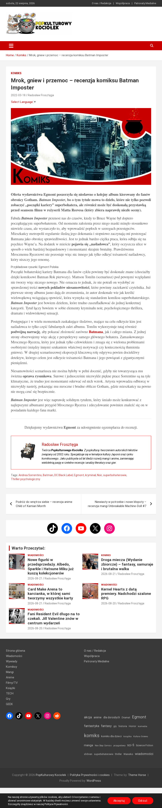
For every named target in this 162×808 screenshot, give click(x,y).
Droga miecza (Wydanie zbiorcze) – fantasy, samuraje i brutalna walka (127, 564)
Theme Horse (137, 775)
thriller (118, 754)
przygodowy (119, 745)
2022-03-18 (18, 95)
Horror (132, 726)
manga (88, 745)
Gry (8, 699)
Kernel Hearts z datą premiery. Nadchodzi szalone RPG (126, 594)
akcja (88, 717)
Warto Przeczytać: (28, 548)
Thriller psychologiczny (25, 479)
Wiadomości (36, 555)
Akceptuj (119, 800)
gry (115, 726)
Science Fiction (144, 745)
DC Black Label (63, 475)
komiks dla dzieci (111, 736)
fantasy (106, 726)
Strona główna (15, 650)
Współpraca (123, 3)
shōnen (88, 754)
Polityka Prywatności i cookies (90, 775)
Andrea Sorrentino (30, 475)
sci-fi (130, 745)
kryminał (90, 475)
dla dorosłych (111, 717)
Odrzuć (142, 800)
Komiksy (11, 666)
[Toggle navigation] (11, 45)
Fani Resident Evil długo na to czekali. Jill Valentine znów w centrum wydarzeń (54, 618)
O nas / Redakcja (101, 3)
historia (123, 726)
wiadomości (144, 754)
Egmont (79, 475)
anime (98, 717)
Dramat (126, 717)
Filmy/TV (12, 683)
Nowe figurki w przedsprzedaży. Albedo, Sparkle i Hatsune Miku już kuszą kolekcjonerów (51, 566)
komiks (91, 735)
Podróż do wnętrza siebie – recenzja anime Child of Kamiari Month (44, 504)
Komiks (16, 73)
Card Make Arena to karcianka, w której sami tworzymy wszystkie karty (50, 594)
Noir (99, 475)
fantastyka (91, 726)
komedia (142, 726)
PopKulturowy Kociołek (51, 775)
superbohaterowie (114, 475)
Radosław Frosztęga (41, 95)
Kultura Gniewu (140, 736)
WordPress (94, 780)
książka (127, 736)
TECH (9, 693)
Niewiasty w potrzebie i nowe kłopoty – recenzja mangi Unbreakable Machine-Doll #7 (117, 504)
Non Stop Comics (103, 745)
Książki (10, 688)
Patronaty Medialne (145, 3)
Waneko (128, 754)
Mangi (10, 672)
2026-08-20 (108, 603)
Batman (48, 475)
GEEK (9, 704)
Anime (10, 677)
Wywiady (11, 661)
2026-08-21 (35, 578)
